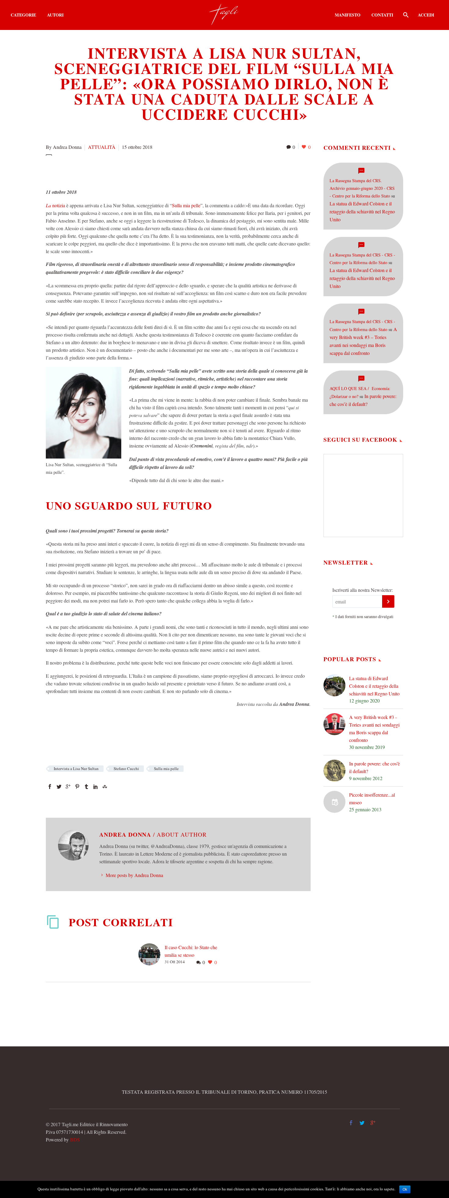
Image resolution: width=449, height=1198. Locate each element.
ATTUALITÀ (101, 147)
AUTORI (55, 15)
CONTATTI (382, 15)
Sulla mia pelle (186, 205)
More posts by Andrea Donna (134, 875)
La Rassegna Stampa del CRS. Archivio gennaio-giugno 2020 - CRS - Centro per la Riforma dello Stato (362, 188)
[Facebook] (49, 786)
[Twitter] (59, 786)
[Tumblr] (86, 786)
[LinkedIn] (95, 786)
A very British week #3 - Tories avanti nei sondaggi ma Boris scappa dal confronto (374, 728)
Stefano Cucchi (126, 768)
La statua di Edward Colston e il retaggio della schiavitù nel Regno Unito (362, 211)
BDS (75, 1139)
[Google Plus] (68, 786)
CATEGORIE (23, 15)
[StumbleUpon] (104, 786)
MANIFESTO (347, 15)
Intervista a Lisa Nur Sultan (76, 768)
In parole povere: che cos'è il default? (374, 767)
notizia (55, 205)
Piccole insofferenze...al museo (372, 798)
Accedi (426, 15)
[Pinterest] (77, 786)
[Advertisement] (157, 171)
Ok (405, 1189)
